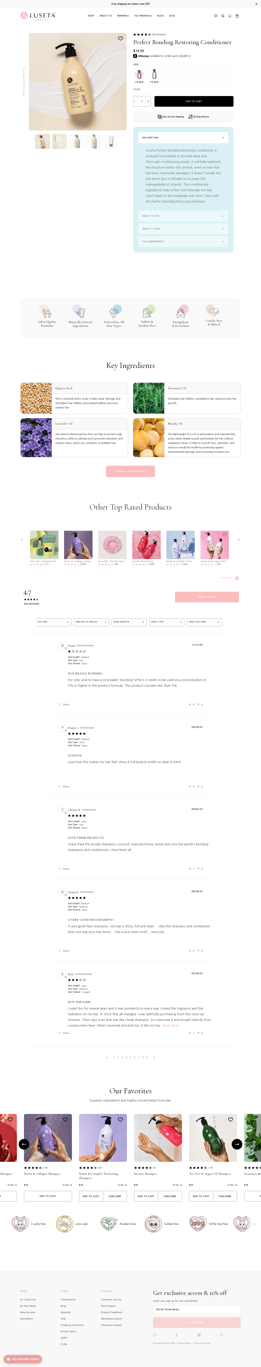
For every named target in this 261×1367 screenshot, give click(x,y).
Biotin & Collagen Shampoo (42, 1174)
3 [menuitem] (122, 1057)
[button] (22, 539)
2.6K (45, 1168)
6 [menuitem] (134, 1057)
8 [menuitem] (142, 1057)
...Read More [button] (169, 1025)
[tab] (207, 597)
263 (100, 1168)
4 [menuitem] (126, 1057)
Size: (136, 64)
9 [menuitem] (147, 1057)
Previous (24, 1144)
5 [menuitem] (130, 1057)
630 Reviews (158, 34)
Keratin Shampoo (145, 1174)
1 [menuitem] (114, 1057)
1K (154, 1168)
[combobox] (53, 622)
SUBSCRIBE (197, 1322)
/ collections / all (24, 78)
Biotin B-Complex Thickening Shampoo (98, 1176)
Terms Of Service (202, 1343)
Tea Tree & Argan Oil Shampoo (210, 1174)
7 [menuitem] (138, 1057)
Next (237, 1144)
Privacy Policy (184, 1343)
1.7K (210, 1168)
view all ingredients (130, 471)
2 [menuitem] (118, 1057)
